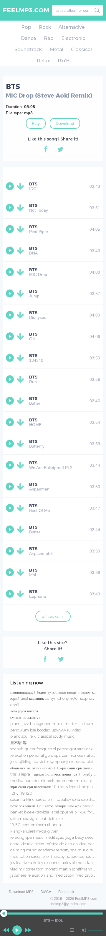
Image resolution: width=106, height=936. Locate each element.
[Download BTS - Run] (21, 379)
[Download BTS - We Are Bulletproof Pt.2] (21, 465)
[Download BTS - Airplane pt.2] (21, 551)
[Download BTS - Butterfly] (21, 443)
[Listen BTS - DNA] (10, 250)
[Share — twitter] (60, 149)
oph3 (14, 704)
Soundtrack (28, 49)
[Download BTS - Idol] (21, 572)
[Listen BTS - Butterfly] (10, 443)
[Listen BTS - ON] (10, 336)
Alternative (72, 27)
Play (36, 123)
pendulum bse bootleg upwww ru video (45, 730)
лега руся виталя (24, 711)
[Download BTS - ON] (21, 336)
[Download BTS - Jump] (21, 293)
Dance (28, 38)
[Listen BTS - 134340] (10, 358)
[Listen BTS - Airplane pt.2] (10, 551)
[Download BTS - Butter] (21, 401)
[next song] (28, 930)
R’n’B (63, 60)
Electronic (73, 38)
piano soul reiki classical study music (42, 736)
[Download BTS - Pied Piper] (21, 229)
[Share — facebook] (46, 149)
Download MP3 (21, 892)
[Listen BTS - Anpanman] (10, 486)
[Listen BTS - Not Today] (10, 207)
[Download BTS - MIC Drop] (21, 272)
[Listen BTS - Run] (10, 379)
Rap (49, 38)
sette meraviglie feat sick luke (36, 818)
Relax (43, 60)
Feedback (66, 892)
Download (65, 123)
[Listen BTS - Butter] (10, 401)
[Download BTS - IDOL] (21, 186)
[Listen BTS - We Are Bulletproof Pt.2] (10, 465)
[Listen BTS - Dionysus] (10, 315)
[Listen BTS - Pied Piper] (10, 229)
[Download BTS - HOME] (21, 422)
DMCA (46, 892)
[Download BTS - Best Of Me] (21, 508)
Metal (56, 49)
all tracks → (53, 616)
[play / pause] (17, 930)
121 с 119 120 (21, 793)
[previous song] (6, 930)
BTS (33, 184)
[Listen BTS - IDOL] (10, 186)
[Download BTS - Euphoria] (21, 594)
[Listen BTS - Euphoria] (10, 594)
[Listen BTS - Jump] (10, 293)
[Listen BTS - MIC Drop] (10, 272)
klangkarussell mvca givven (34, 831)
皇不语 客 (18, 742)
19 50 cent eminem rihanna (35, 824)
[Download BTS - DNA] (21, 250)
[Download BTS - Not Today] (21, 207)
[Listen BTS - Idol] (10, 572)
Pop (26, 27)
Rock (45, 27)
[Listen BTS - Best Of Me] (10, 508)
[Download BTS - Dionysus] (21, 315)
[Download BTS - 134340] (21, 358)
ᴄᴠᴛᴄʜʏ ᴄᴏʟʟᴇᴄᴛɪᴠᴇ (25, 717)
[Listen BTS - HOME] (10, 422)
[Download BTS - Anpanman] (21, 486)
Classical (81, 49)
